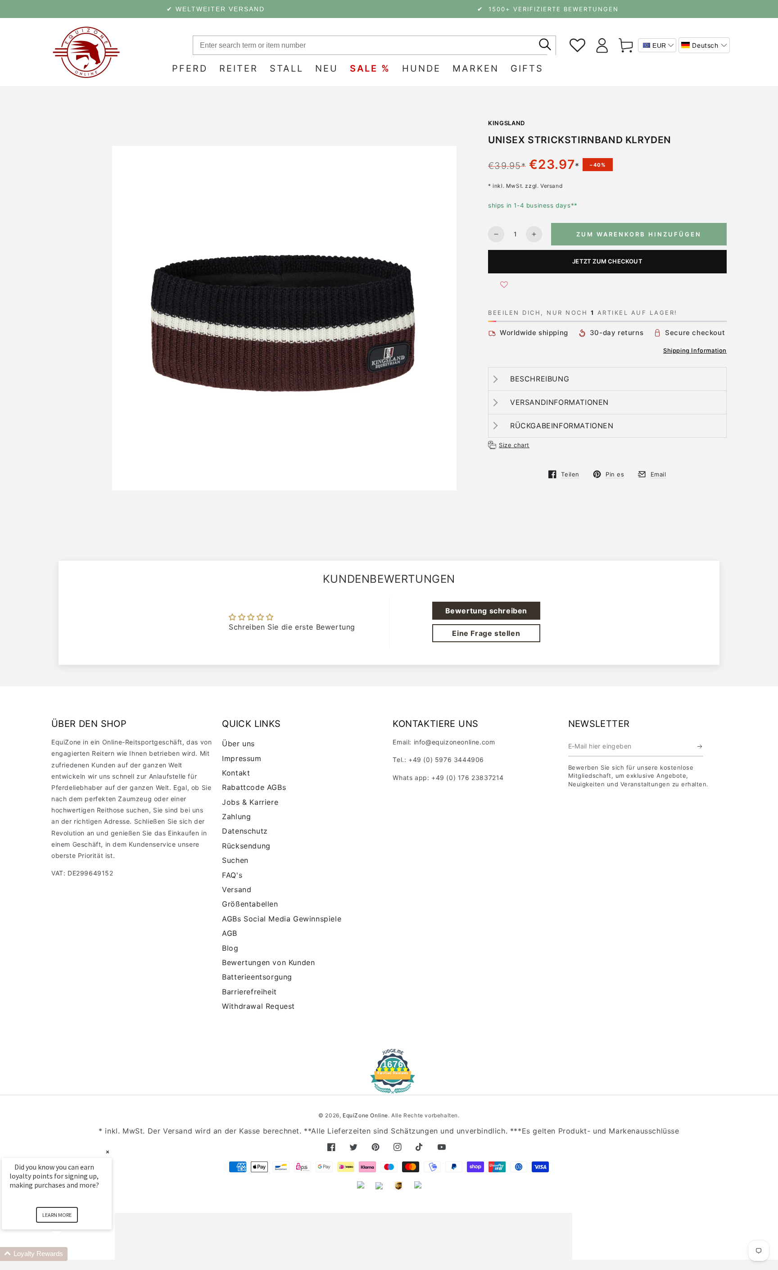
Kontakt (236, 772)
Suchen (235, 860)
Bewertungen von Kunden (268, 962)
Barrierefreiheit (249, 991)
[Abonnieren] (700, 746)
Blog (230, 947)
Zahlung (236, 816)
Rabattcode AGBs (254, 787)
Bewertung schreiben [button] (486, 610)
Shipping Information (695, 350)
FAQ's (232, 875)
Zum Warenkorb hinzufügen (638, 234)
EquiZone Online (365, 1115)
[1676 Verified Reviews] (389, 1087)
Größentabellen (250, 903)
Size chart (514, 445)
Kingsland (506, 123)
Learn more (57, 1214)
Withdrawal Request (258, 1006)
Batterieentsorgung (257, 976)
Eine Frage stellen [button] (486, 633)
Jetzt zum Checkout (607, 261)
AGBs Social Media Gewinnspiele (281, 918)
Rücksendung (246, 845)
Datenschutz (245, 830)
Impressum (241, 758)
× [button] (107, 1152)
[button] (704, 45)
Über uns (238, 743)
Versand (236, 889)
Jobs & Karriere (250, 802)
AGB (229, 933)
